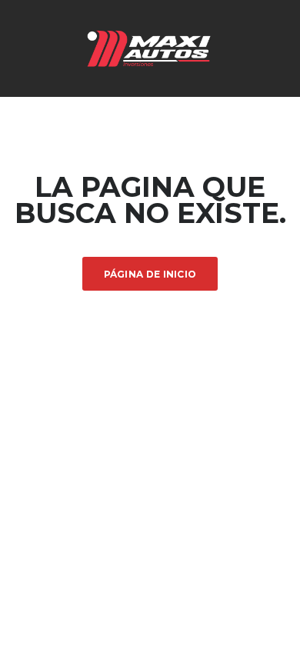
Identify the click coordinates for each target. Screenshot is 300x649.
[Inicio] (150, 47)
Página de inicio (150, 274)
